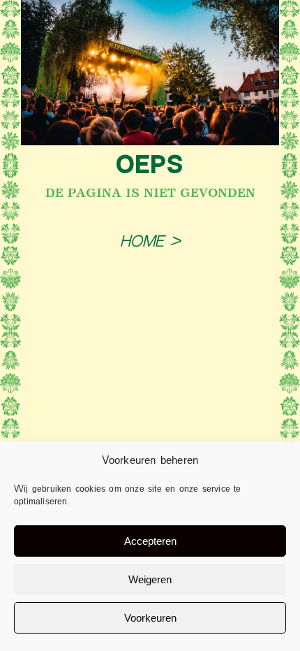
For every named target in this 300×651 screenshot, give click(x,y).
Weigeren (150, 579)
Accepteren (150, 541)
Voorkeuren (150, 618)
